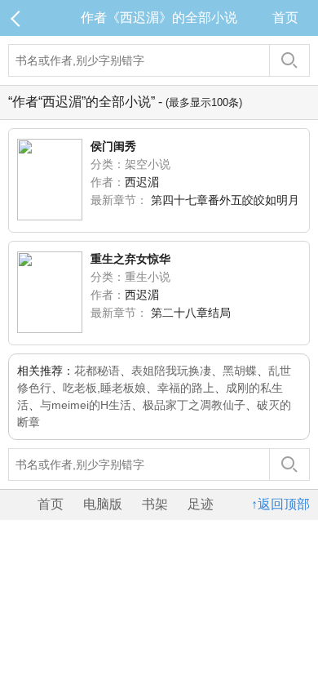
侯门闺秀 (113, 146)
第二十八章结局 (191, 312)
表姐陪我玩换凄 (171, 370)
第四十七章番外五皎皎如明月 (225, 200)
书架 (155, 504)
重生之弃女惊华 (130, 258)
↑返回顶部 (280, 504)
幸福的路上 (185, 387)
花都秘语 (97, 370)
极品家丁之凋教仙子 (194, 404)
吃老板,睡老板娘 (104, 387)
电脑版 (102, 504)
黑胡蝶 (240, 370)
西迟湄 (142, 182)
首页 (285, 17)
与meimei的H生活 (85, 404)
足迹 (201, 504)
